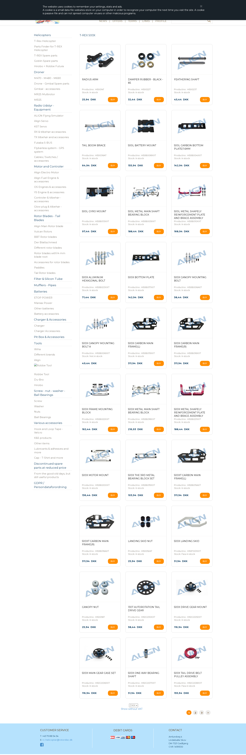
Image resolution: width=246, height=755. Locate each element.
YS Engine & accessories (49, 192)
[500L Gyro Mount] (100, 192)
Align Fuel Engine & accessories (46, 179)
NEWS (103, 21)
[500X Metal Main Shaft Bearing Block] (146, 390)
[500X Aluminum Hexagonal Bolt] (100, 258)
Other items (41, 443)
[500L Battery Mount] (146, 126)
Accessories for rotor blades (51, 262)
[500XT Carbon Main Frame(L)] (192, 456)
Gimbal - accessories (47, 88)
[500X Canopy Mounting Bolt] (192, 258)
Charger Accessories (47, 331)
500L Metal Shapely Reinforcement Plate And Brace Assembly (189, 215)
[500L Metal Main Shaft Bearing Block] (146, 192)
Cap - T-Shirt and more (48, 457)
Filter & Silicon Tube (48, 278)
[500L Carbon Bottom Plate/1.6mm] (192, 126)
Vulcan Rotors (43, 231)
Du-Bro (39, 379)
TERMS (132, 21)
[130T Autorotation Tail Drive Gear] (146, 588)
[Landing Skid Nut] (146, 521)
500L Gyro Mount (94, 211)
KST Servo (40, 126)
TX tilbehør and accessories (51, 137)
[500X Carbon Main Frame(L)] (146, 324)
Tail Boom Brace (94, 145)
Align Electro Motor (46, 172)
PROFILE (161, 21)
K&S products (42, 437)
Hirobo (38, 385)
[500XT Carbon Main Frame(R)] (100, 522)
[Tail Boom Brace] (100, 126)
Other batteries (44, 308)
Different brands (44, 354)
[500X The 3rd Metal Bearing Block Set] (146, 456)
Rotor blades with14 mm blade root (49, 255)
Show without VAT (131, 708)
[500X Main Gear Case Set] (100, 654)
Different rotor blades (48, 247)
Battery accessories (46, 313)
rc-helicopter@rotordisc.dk (57, 739)
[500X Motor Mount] (100, 456)
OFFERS (117, 21)
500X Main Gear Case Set (99, 673)
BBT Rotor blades (45, 236)
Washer (39, 406)
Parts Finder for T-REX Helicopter (48, 48)
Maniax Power (43, 303)
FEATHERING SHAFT (186, 79)
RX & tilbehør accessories (50, 131)
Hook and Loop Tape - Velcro (48, 430)
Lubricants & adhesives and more (51, 450)
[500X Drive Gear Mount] (192, 588)
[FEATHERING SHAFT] (192, 60)
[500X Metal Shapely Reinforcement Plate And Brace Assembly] (192, 390)
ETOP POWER (43, 297)
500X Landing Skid (186, 541)
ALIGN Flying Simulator (48, 115)
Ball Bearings (42, 417)
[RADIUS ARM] (100, 60)
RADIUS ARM (90, 79)
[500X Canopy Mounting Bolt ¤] (100, 324)
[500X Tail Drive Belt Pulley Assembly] (192, 654)
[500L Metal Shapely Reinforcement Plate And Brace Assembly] (192, 192)
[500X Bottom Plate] (146, 258)
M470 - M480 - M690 (47, 78)
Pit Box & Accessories (49, 337)
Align (37, 360)
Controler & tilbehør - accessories (47, 199)
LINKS (146, 21)
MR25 (38, 99)
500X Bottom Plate (141, 277)
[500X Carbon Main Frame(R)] (192, 324)
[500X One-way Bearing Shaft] (146, 654)
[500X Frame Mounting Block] (100, 390)
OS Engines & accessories (50, 186)
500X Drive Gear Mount (190, 607)
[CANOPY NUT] (100, 587)
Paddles (39, 267)
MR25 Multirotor (44, 94)
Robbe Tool (41, 374)
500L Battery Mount (142, 145)
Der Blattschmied (45, 242)
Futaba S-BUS (43, 142)
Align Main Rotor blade (48, 226)
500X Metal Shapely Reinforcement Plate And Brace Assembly (189, 412)
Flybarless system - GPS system (49, 149)
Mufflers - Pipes (45, 285)
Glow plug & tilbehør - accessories (48, 208)
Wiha (37, 349)
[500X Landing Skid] (192, 522)
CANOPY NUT (90, 607)
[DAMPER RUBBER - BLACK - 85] (146, 60)
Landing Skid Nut (140, 541)
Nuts (37, 411)
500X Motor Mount (95, 475)
